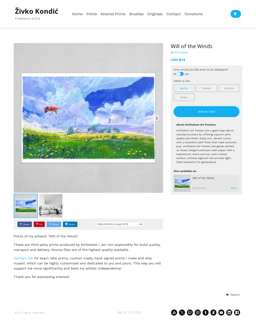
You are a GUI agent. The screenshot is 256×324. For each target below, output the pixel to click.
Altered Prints (113, 14)
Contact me (23, 258)
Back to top (129, 312)
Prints (91, 14)
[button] (232, 295)
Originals (155, 14)
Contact (173, 14)
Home (77, 14)
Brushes (136, 14)
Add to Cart (206, 111)
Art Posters (181, 52)
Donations (194, 14)
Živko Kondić (36, 11)
